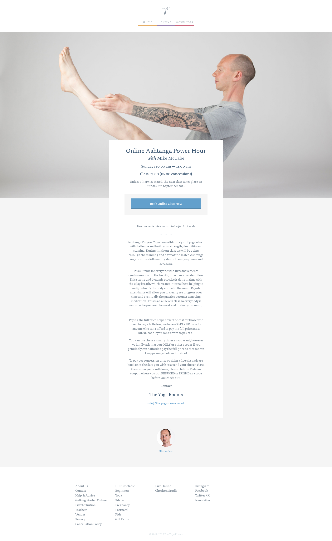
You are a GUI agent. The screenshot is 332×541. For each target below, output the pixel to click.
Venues (80, 514)
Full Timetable (125, 485)
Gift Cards (122, 518)
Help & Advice (85, 495)
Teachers (81, 509)
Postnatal (121, 509)
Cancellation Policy (88, 523)
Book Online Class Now (166, 203)
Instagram (202, 485)
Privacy (80, 518)
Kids (118, 514)
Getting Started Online (91, 499)
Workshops (184, 22)
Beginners (122, 490)
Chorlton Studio (166, 490)
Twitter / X (202, 495)
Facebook (201, 490)
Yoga (118, 495)
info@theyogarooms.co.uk (166, 403)
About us (81, 485)
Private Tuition (85, 504)
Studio (148, 22)
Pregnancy (122, 504)
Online (166, 22)
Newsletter (202, 499)
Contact (80, 490)
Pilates (119, 499)
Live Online (163, 485)
